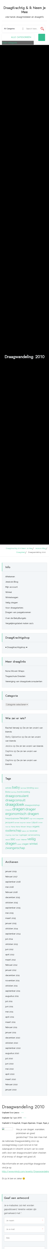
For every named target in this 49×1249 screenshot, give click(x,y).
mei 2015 (9, 913)
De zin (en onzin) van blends (29, 746)
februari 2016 (11, 892)
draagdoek (16, 1123)
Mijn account (11, 587)
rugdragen (23, 835)
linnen (40, 822)
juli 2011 (8, 1001)
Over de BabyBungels (15, 618)
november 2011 (12, 980)
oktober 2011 (11, 986)
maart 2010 (10, 1079)
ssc (13, 839)
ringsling (8, 835)
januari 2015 (10, 923)
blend (36, 788)
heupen (24, 818)
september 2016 (13, 882)
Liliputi (35, 822)
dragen (18, 809)
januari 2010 (11, 1090)
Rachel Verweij (12, 728)
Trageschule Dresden (15, 676)
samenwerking (34, 835)
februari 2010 (11, 1084)
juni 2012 (9, 949)
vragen (25, 844)
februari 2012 (11, 965)
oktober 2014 (11, 928)
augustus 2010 (12, 1053)
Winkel (8, 592)
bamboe (23, 788)
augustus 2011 (12, 996)
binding (30, 788)
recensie (33, 831)
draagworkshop (32, 805)
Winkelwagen (11, 597)
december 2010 (12, 1038)
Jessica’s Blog (11, 582)
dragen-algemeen (28, 1123)
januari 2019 (11, 871)
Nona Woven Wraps (14, 671)
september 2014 (13, 934)
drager (39, 1123)
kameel (16, 822)
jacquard (9, 822)
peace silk (25, 831)
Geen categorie (9, 42)
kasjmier (23, 822)
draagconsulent (16, 796)
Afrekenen (10, 576)
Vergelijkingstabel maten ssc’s (19, 623)
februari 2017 (11, 876)
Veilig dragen (11, 602)
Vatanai (24, 839)
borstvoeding (23, 792)
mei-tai (7, 827)
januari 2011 (10, 1032)
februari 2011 (11, 1027)
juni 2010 (9, 1064)
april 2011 (9, 1017)
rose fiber (15, 835)
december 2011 (12, 975)
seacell (7, 839)
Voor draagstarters (14, 608)
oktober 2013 (11, 944)
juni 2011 (9, 1006)
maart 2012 (10, 960)
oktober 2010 (11, 1043)
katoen (28, 822)
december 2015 (12, 897)
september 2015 (12, 908)
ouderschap (13, 830)
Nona (13, 827)
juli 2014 (9, 939)
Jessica (16, 1112)
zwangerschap (15, 848)
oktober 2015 (11, 902)
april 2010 (10, 1074)
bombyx (14, 792)
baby (16, 787)
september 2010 (13, 1048)
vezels (19, 844)
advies (8, 788)
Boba (7, 792)
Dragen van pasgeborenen (18, 612)
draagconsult (15, 800)
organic (36, 826)
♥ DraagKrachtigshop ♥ (16, 647)
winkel (33, 843)
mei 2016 (9, 887)
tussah (18, 839)
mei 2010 (9, 1069)
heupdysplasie (12, 818)
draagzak (8, 810)
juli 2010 (9, 1058)
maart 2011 (10, 1022)
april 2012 (9, 954)
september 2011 (12, 991)
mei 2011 (9, 1012)
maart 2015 (10, 918)
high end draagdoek (37, 818)
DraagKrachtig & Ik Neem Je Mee (25, 9)
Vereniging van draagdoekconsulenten (23, 681)
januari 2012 (10, 970)
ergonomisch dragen (22, 814)
